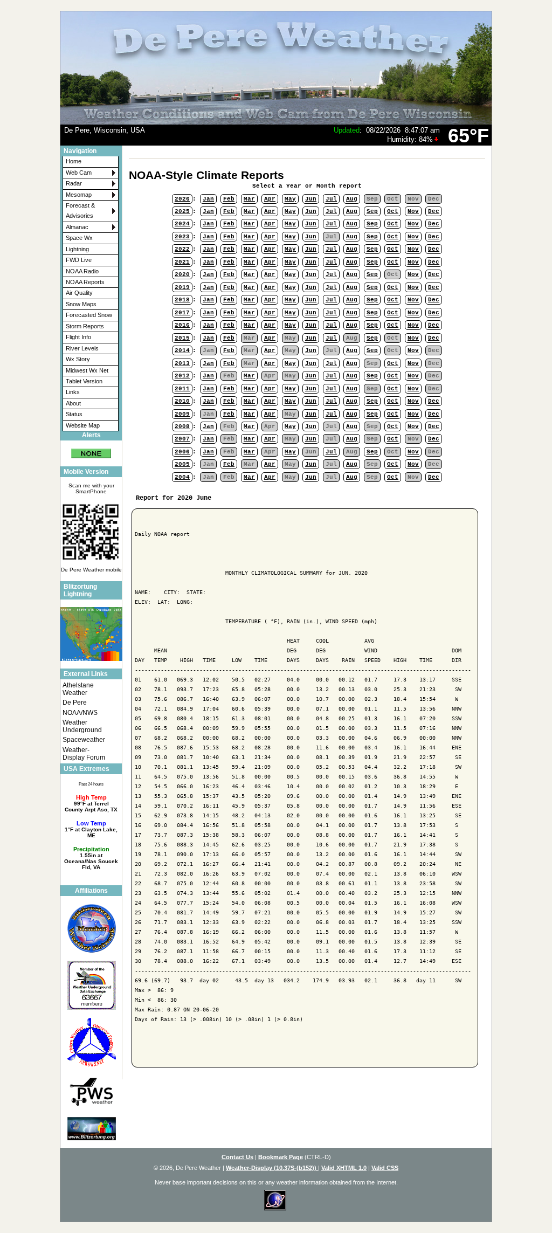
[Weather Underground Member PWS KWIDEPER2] (91, 985)
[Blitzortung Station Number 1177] (91, 1128)
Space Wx (79, 238)
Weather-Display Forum (84, 753)
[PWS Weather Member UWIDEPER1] (91, 1091)
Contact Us (237, 1157)
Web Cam (79, 172)
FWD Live (79, 260)
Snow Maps (81, 304)
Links (73, 392)
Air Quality (79, 293)
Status (74, 414)
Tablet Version (84, 381)
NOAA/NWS (80, 713)
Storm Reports (85, 326)
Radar (74, 183)
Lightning (77, 249)
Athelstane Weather (78, 689)
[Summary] (91, 449)
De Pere (75, 702)
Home (73, 161)
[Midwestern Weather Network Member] (91, 928)
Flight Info (78, 337)
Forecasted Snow (89, 315)
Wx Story (78, 359)
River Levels (82, 348)
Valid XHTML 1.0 (344, 1168)
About (73, 403)
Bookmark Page (280, 1157)
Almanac (77, 227)
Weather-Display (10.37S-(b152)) (272, 1168)
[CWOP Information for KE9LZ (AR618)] (91, 1042)
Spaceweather (84, 739)
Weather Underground (82, 726)
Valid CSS (384, 1168)
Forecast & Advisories (80, 210)
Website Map (83, 425)
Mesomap (79, 194)
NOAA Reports (85, 282)
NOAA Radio (82, 271)
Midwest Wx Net (87, 370)
